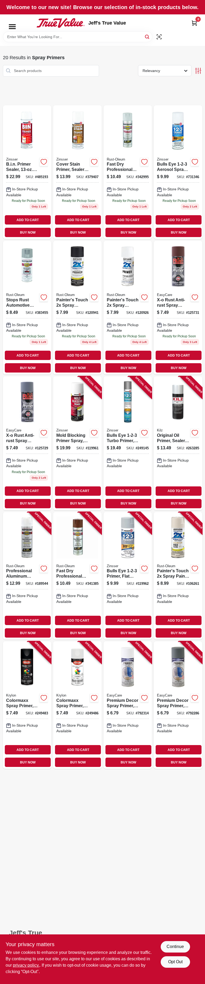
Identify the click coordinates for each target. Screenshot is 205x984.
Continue (175, 946)
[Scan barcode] (159, 36)
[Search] (147, 36)
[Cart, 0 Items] (194, 23)
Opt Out (175, 961)
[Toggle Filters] (198, 71)
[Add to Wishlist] (44, 162)
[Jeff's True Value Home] (61, 23)
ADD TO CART (28, 220)
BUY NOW (28, 232)
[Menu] (12, 26)
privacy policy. (26, 965)
